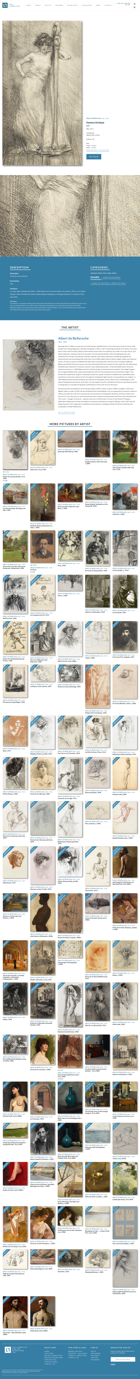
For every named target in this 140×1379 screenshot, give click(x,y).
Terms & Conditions (77, 1355)
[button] (134, 4)
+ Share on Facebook (111, 277)
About (38, 5)
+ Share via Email (118, 283)
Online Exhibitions (53, 1355)
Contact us (49, 1364)
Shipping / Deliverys (77, 1353)
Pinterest (95, 1355)
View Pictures (51, 1362)
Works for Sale (75, 1351)
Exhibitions (72, 5)
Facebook (95, 1359)
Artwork (59, 5)
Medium (100, 273)
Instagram (96, 1353)
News (98, 5)
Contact (108, 5)
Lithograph (93, 273)
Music (104, 273)
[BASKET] (134, 7)
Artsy (93, 1351)
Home (28, 5)
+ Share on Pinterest (100, 283)
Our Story (49, 1353)
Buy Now (93, 157)
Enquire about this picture (97, 150)
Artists (48, 5)
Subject (109, 273)
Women (114, 273)
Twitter (94, 1357)
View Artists (50, 1359)
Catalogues (87, 5)
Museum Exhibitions (53, 1357)
